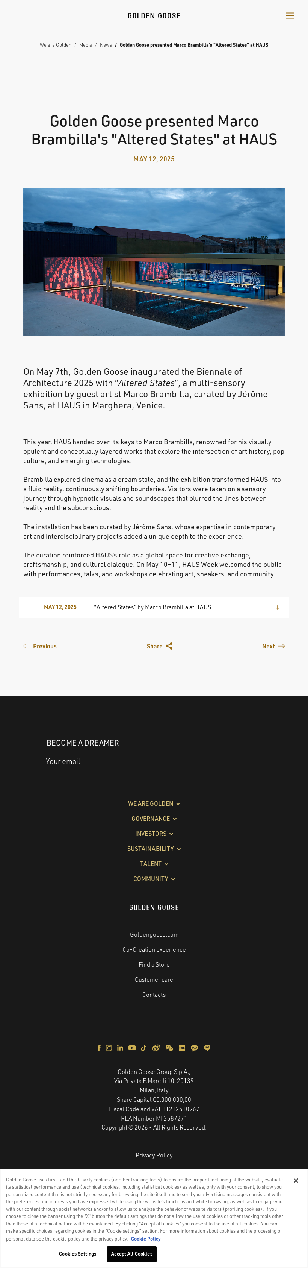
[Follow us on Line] (207, 1047)
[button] (160, 646)
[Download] (277, 607)
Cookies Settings (77, 1254)
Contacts (154, 994)
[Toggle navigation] (290, 15)
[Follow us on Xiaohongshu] (182, 1047)
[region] (154, 1218)
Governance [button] (150, 818)
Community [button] (150, 878)
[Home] (154, 15)
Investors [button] (150, 833)
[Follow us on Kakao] (195, 1047)
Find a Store (154, 964)
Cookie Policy (146, 1238)
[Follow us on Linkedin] (120, 1047)
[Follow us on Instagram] (109, 1047)
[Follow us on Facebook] (100, 1047)
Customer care (154, 979)
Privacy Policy (154, 1155)
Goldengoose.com (154, 934)
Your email (63, 761)
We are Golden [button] (150, 803)
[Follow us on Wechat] (170, 1047)
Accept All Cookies (131, 1254)
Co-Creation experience (154, 949)
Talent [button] (151, 863)
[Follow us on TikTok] (144, 1047)
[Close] (296, 1180)
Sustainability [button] (150, 848)
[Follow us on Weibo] (157, 1047)
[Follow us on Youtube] (132, 1047)
